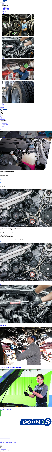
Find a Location (2, 107)
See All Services (2, 129)
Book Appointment (2, 119)
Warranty (1, 117)
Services (1, 438)
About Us (1, 442)
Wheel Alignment (5, 12)
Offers (2, 103)
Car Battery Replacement (6, 8)
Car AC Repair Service (5, 7)
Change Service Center (3, 449)
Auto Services (1, 439)
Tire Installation (3, 125)
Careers (6, 442)
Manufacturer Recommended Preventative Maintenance (10, 367)
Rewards (3, 104)
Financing (3, 105)
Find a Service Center (9, 442)
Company (1, 441)
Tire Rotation (4, 11)
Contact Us (4, 442)
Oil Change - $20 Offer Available (6, 409)
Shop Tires (3, 3)
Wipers (4, 13)
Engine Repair (3, 325)
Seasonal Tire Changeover (6, 9)
